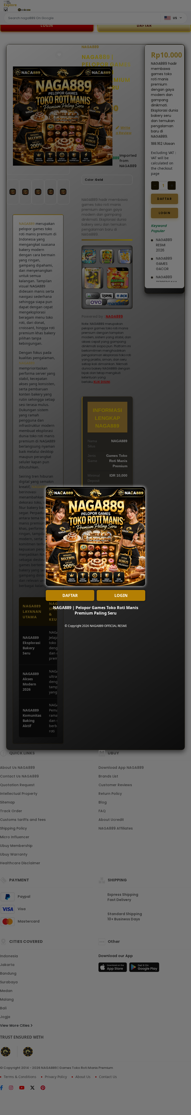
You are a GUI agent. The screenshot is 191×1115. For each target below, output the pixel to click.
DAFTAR (70, 595)
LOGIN (121, 595)
